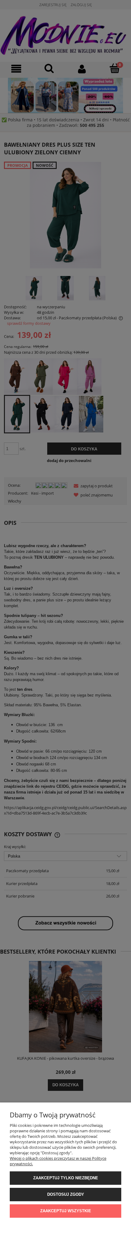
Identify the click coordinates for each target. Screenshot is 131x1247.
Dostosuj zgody (65, 1194)
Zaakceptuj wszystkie (65, 1211)
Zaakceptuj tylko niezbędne (65, 1178)
